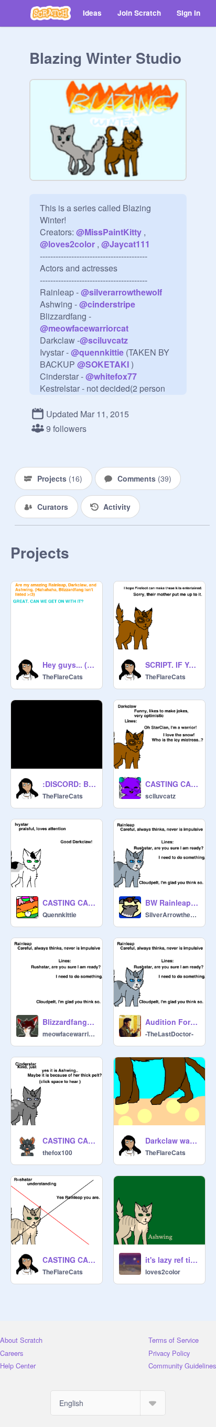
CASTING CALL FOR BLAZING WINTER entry (69, 1140)
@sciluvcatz (104, 340)
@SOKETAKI (103, 364)
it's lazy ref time (172, 1259)
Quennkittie (59, 914)
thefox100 (57, 1152)
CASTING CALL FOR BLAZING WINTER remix (172, 784)
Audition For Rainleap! (172, 1022)
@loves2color (67, 244)
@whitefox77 (111, 376)
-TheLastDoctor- (169, 1033)
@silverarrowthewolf (121, 292)
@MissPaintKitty (109, 232)
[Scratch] (50, 13)
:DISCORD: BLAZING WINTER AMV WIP (69, 784)
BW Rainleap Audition (172, 902)
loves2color (162, 1271)
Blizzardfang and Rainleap (69, 1022)
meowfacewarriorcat (69, 1033)
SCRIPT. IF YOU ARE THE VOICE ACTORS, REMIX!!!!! (172, 664)
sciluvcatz (160, 796)
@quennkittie (97, 352)
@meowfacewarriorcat (84, 328)
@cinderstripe (107, 304)
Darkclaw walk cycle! (172, 1140)
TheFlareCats (62, 676)
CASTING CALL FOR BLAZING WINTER (69, 1259)
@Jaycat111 (125, 244)
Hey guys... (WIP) (69, 664)
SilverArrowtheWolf (172, 914)
